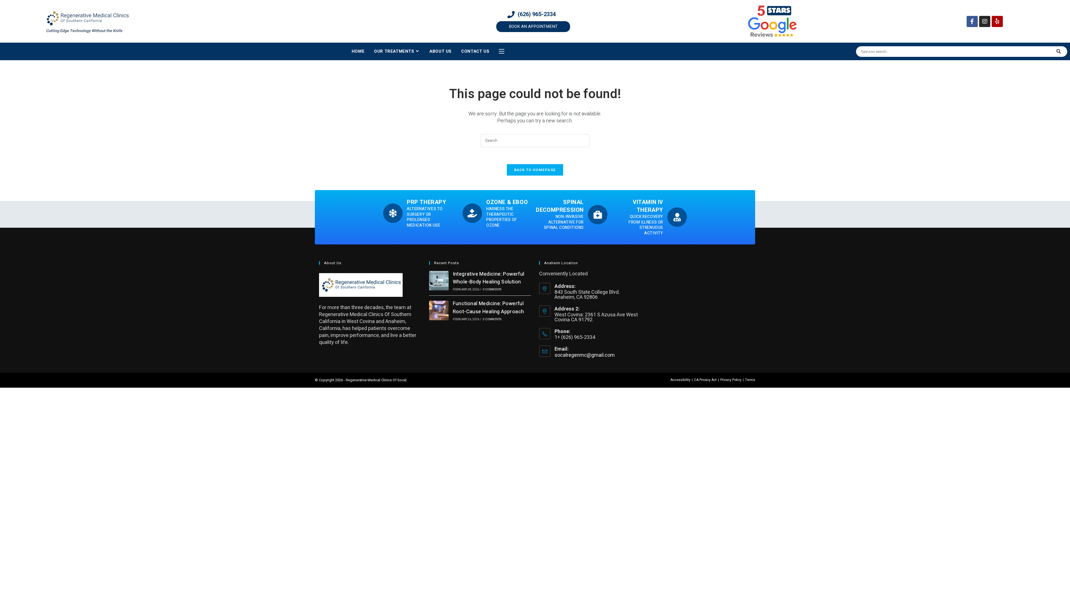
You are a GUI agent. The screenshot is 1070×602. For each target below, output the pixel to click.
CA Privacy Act (705, 379)
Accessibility (680, 379)
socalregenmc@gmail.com (585, 355)
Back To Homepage (535, 170)
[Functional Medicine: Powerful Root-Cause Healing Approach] (439, 310)
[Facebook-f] (972, 21)
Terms (750, 379)
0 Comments (492, 290)
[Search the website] (961, 51)
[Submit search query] (1058, 51)
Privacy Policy (730, 379)
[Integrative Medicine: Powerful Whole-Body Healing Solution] (439, 280)
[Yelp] (997, 21)
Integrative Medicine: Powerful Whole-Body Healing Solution (488, 278)
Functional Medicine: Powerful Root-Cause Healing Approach (488, 307)
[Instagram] (984, 21)
